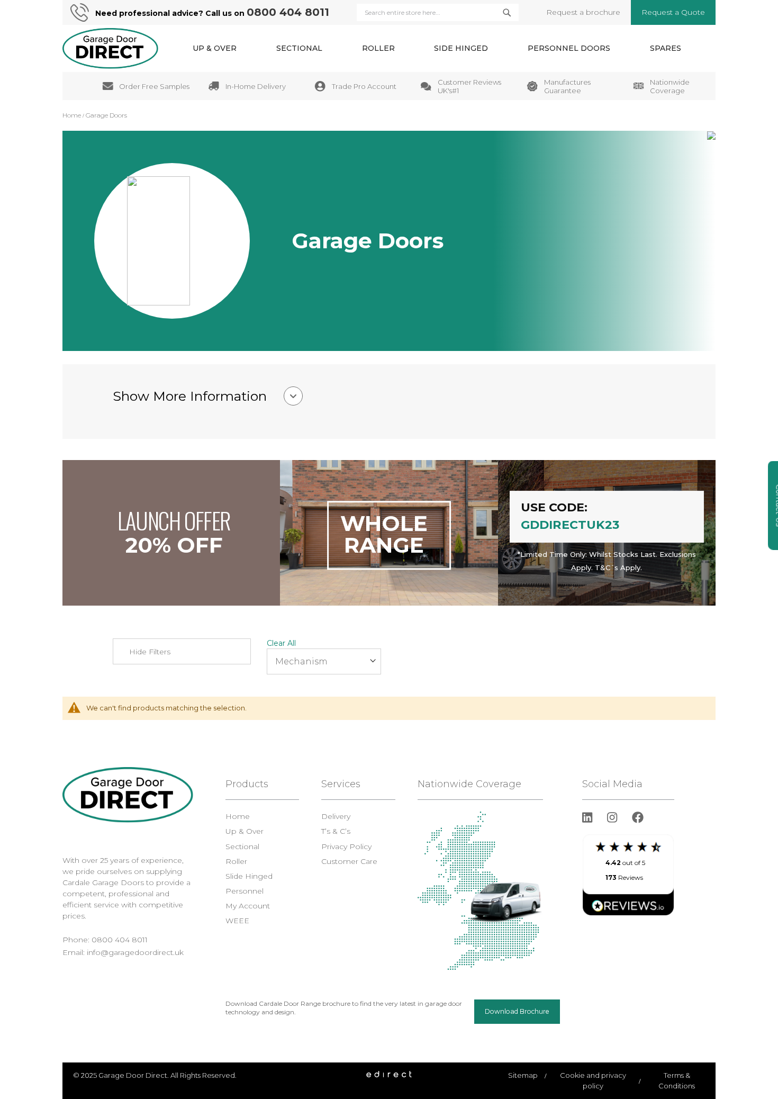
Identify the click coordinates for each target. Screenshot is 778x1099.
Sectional (242, 846)
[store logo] (110, 48)
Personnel (244, 891)
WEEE (237, 920)
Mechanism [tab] (301, 661)
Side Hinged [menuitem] (461, 48)
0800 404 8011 (288, 12)
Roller (236, 861)
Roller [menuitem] (378, 48)
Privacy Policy (346, 846)
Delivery (335, 816)
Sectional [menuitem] (299, 48)
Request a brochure (583, 12)
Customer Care (349, 861)
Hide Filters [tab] (149, 651)
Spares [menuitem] (665, 48)
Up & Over (244, 831)
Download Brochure (517, 1011)
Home (72, 115)
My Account (247, 906)
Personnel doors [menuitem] (569, 48)
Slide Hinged (249, 876)
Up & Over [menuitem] (215, 48)
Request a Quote (673, 12)
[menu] (437, 48)
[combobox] (437, 12)
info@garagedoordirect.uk (135, 952)
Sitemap (523, 1075)
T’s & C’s (335, 831)
